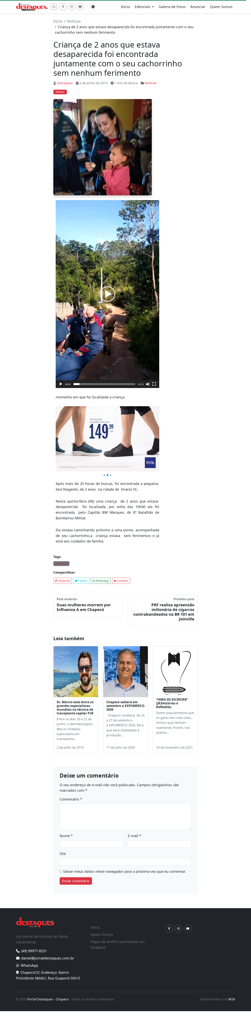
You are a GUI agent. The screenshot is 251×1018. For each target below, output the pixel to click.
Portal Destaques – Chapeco (48, 957)
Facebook (63, 539)
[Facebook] (62, 6)
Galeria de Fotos (172, 6)
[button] (107, 294)
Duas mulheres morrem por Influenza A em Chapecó (84, 565)
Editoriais (142, 6)
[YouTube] (80, 6)
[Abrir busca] (54, 7)
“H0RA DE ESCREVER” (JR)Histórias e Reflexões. (172, 661)
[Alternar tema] (93, 7)
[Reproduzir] (61, 384)
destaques (61, 521)
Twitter (82, 539)
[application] (107, 294)
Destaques (65, 83)
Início (125, 6)
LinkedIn (122, 539)
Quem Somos (221, 6)
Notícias (74, 21)
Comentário (71, 757)
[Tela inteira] (154, 384)
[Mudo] (148, 384)
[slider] (104, 384)
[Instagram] (71, 6)
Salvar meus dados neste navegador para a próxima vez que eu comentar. (124, 829)
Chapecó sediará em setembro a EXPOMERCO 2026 (125, 664)
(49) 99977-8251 (34, 908)
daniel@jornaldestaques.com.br (47, 916)
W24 (231, 957)
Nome (66, 793)
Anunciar (197, 6)
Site (63, 811)
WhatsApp (102, 539)
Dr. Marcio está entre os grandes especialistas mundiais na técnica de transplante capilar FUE (75, 665)
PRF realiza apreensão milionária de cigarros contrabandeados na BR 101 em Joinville (163, 569)
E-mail (134, 793)
